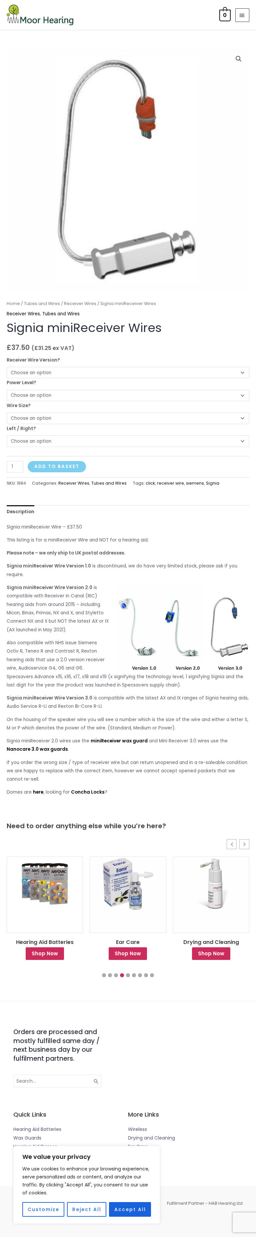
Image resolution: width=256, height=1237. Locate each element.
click (150, 483)
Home (13, 303)
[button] (239, 59)
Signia (212, 483)
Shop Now (45, 953)
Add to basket (56, 466)
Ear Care (128, 942)
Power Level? (21, 383)
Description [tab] (20, 512)
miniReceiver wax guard (119, 741)
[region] (86, 1185)
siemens (195, 483)
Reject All (86, 1209)
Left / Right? (21, 428)
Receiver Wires (80, 303)
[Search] (96, 1081)
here (38, 792)
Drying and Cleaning (211, 942)
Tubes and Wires (42, 303)
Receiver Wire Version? (33, 360)
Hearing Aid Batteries (45, 942)
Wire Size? (19, 405)
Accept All (130, 1209)
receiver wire (170, 483)
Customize (43, 1209)
